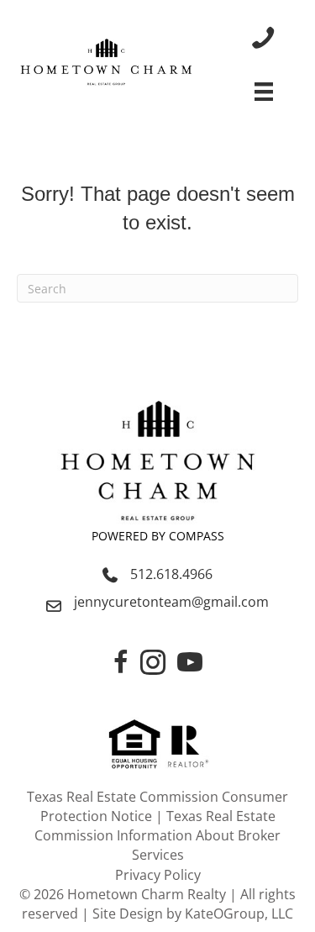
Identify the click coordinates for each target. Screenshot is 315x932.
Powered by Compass (158, 536)
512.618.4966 (171, 574)
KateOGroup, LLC (239, 913)
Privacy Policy (158, 875)
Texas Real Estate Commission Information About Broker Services (157, 835)
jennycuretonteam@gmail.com (171, 601)
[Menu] (264, 92)
